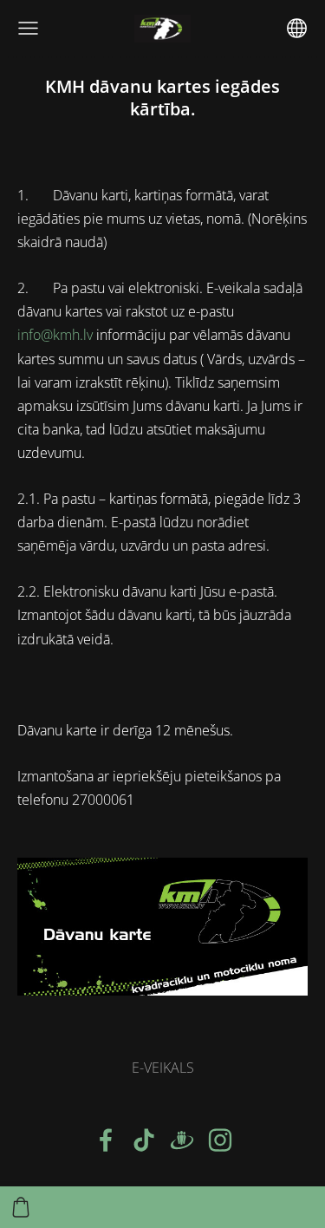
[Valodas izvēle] (297, 28)
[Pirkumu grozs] (21, 1207)
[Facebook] (105, 1140)
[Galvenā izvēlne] (28, 28)
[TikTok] (144, 1140)
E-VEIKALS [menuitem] (163, 1067)
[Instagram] (220, 1140)
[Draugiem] (182, 1140)
